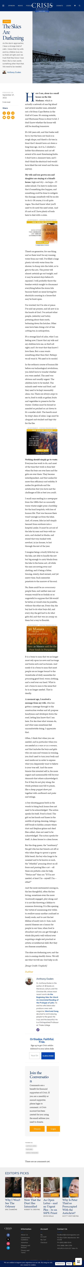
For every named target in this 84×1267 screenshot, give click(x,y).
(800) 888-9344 (65, 1242)
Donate (60, 6)
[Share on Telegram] (12, 113)
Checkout (43, 1242)
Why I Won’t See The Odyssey (12, 1203)
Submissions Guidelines (25, 1239)
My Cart (43, 1240)
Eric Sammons (11, 1209)
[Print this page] (8, 117)
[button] (78, 1261)
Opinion (11, 6)
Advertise (24, 1242)
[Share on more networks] (12, 117)
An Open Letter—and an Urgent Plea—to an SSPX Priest (50, 1206)
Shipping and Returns (25, 1246)
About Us (24, 1235)
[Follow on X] (8, 1239)
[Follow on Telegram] (8, 1248)
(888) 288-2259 (66, 1245)
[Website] (37, 1029)
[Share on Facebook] (8, 113)
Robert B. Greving (32, 1209)
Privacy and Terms (25, 1251)
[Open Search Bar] (79, 6)
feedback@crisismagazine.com (68, 1235)
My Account (43, 1236)
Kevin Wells (48, 1216)
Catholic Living (31, 1146)
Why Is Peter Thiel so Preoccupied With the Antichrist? (69, 1206)
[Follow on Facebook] (8, 1235)
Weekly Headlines (32, 1153)
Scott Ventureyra (70, 1216)
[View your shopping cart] (75, 6)
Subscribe (48, 1056)
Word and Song (51, 1011)
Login (68, 6)
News (20, 6)
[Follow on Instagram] (8, 1243)
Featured (29, 1149)
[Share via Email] (4, 117)
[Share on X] (4, 113)
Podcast (30, 6)
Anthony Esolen (14, 72)
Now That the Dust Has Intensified (32, 1203)
